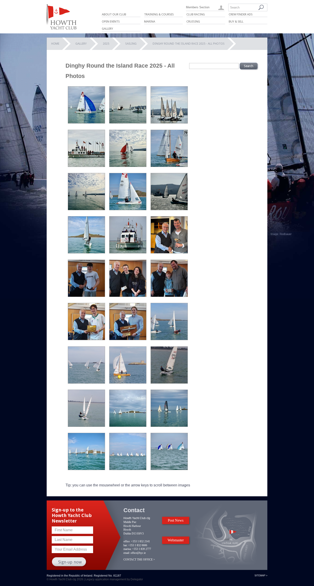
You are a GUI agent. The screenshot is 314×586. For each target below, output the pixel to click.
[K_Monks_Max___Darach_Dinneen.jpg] (169, 296)
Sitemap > (260, 575)
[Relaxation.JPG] (169, 122)
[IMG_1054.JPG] (86, 469)
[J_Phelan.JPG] (86, 252)
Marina (149, 21)
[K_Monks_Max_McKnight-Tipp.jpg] (127, 339)
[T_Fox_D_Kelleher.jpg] (86, 426)
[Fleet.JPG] (86, 209)
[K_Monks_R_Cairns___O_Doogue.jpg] (127, 296)
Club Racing (195, 14)
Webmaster (176, 540)
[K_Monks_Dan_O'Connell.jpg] (169, 252)
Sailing (131, 43)
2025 (106, 43)
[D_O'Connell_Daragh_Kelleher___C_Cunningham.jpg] (86, 382)
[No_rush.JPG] (127, 122)
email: (126, 552)
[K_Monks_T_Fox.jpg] (86, 339)
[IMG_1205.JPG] (169, 209)
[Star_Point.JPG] (86, 166)
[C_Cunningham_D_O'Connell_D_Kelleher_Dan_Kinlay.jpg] (169, 339)
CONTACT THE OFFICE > (139, 559)
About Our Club (114, 14)
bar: (125, 545)
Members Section (197, 7)
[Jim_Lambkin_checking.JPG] (127, 252)
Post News (175, 520)
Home (55, 43)
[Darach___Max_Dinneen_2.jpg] (127, 382)
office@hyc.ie (138, 552)
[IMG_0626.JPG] (127, 426)
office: (126, 541)
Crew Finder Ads (241, 14)
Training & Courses (159, 14)
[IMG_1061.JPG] (127, 209)
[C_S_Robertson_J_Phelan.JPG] (127, 166)
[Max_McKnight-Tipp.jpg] (169, 382)
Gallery (107, 28)
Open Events (111, 21)
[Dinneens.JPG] (169, 166)
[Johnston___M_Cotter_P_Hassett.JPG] (86, 122)
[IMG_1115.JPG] (127, 469)
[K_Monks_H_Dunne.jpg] (86, 296)
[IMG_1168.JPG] (169, 469)
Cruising (193, 21)
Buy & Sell (236, 21)
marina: (127, 549)
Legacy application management (105, 579)
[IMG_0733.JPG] (169, 426)
